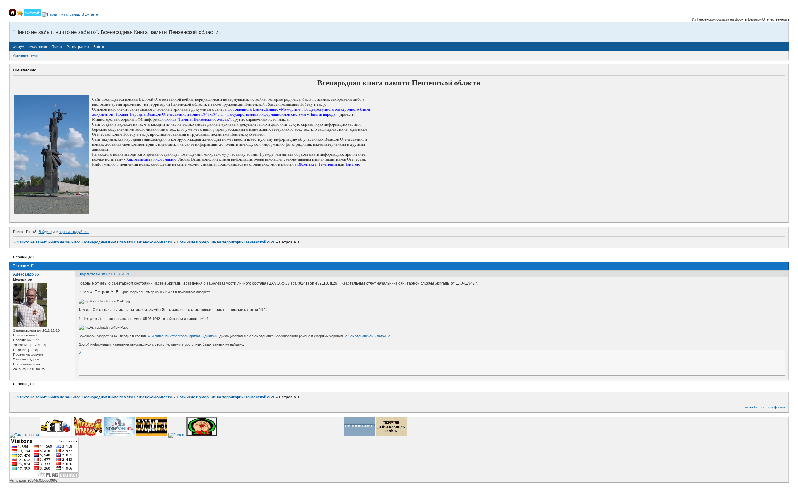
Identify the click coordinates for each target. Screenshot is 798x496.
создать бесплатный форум (763, 407)
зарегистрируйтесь (74, 232)
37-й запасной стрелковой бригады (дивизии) (183, 336)
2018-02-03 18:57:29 (113, 274)
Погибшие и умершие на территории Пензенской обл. (226, 242)
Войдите (45, 232)
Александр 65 (26, 274)
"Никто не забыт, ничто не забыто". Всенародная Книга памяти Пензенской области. (95, 242)
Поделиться (88, 274)
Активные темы (25, 55)
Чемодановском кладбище (369, 336)
